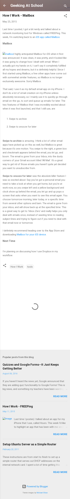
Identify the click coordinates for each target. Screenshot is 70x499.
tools (30, 266)
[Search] (65, 7)
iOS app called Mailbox (48, 37)
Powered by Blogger (37, 486)
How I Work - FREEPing (18, 406)
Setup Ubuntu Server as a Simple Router (29, 444)
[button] (65, 16)
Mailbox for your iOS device (31, 234)
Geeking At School (26, 5)
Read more (60, 396)
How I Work (17, 266)
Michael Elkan (42, 493)
